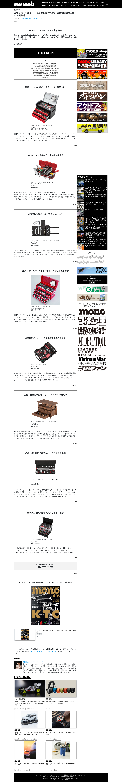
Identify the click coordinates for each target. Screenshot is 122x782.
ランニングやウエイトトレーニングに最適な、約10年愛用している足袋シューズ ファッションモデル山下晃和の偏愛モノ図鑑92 (95, 219)
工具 (15, 21)
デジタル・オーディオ (57, 2)
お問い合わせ (73, 775)
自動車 (86, 256)
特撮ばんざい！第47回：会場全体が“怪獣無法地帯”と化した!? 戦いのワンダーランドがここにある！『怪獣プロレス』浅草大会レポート (95, 234)
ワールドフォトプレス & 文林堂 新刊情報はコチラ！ (92, 305)
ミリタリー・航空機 (80, 5)
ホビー (46, 5)
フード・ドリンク (67, 5)
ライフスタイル (55, 5)
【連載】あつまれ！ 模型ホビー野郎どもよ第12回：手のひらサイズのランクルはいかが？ (29, 733)
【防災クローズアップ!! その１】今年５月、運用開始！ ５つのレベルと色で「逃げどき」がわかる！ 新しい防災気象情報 (95, 189)
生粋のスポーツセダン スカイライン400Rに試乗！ (95, 180)
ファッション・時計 (83, 2)
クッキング (100, 256)
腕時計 (101, 261)
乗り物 (46, 2)
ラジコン (28, 708)
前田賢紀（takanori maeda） (31, 19)
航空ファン (92, 5)
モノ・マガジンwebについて (43, 775)
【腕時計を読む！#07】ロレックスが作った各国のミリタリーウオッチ (95, 203)
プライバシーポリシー (56, 775)
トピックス (101, 5)
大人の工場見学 (94, 261)
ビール (79, 259)
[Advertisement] (92, 27)
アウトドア (80, 256)
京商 (32, 708)
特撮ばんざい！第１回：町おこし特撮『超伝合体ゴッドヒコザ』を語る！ (95, 245)
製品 (15, 10)
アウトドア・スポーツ (98, 2)
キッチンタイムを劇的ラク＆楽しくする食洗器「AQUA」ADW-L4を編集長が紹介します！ (92, 240)
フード (85, 263)
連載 (18, 10)
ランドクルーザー (29, 739)
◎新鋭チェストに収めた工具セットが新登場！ (45, 63)
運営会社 (66, 775)
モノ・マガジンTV (87, 259)
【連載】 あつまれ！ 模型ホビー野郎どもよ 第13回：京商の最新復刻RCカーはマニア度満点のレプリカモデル (30, 703)
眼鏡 (101, 259)
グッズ (48, 708)
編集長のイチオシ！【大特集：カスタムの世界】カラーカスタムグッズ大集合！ (60, 702)
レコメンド (96, 259)
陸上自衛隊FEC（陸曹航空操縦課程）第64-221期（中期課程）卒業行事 (95, 195)
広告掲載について (82, 775)
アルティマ (18, 708)
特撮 (90, 256)
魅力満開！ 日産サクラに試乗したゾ (95, 210)
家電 (74, 2)
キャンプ (86, 261)
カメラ (68, 2)
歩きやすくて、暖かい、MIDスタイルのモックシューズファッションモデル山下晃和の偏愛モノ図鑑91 (95, 226)
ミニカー (21, 739)
